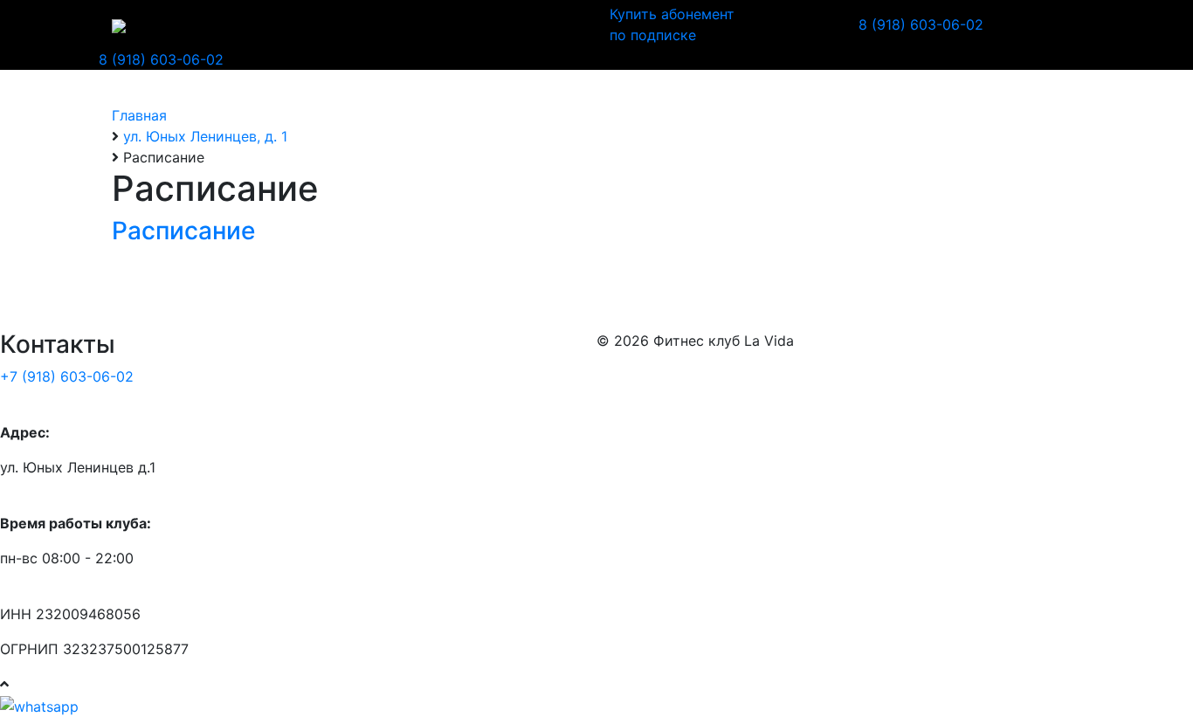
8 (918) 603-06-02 (921, 24)
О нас (387, 24)
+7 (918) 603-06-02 (67, 376)
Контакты (453, 24)
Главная (326, 24)
